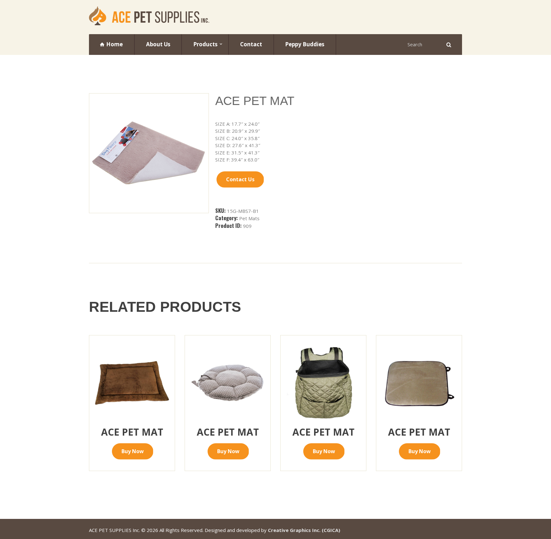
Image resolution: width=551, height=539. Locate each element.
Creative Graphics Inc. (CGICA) (304, 530)
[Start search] (448, 44)
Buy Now (132, 451)
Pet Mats (249, 218)
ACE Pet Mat (132, 431)
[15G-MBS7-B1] (149, 153)
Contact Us (240, 179)
